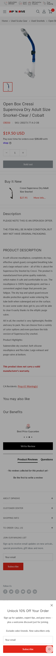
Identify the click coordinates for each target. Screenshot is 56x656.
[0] (50, 11)
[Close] (52, 605)
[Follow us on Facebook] (5, 591)
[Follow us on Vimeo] (29, 591)
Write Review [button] (28, 446)
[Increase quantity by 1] (23, 152)
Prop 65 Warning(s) (28, 386)
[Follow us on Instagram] (17, 591)
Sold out (28, 164)
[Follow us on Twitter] (11, 591)
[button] (28, 477)
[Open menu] (4, 11)
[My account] (44, 11)
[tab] (28, 460)
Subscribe (28, 649)
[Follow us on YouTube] (23, 591)
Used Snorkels (38, 21)
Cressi (6, 122)
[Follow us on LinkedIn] (35, 591)
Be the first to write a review (28, 477)
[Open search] (38, 11)
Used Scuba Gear (19, 21)
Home (5, 21)
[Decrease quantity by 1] (6, 152)
